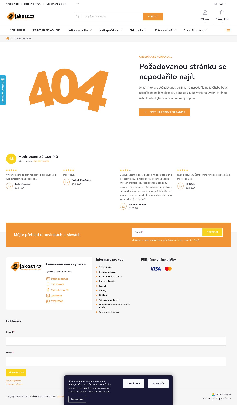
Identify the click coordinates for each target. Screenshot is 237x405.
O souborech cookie (109, 312)
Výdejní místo (12, 3)
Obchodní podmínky (109, 299)
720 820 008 (57, 284)
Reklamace (104, 295)
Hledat (153, 16)
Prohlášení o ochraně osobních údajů (114, 306)
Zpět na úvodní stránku (167, 112)
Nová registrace (13, 380)
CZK (221, 3)
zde (107, 391)
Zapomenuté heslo (14, 384)
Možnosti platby (107, 281)
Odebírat (212, 232)
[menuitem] (17, 30)
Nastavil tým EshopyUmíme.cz (217, 398)
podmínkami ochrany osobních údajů (180, 240)
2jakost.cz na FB (60, 290)
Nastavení (77, 399)
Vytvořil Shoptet (223, 394)
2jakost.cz (56, 295)
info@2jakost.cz (59, 278)
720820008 (57, 301)
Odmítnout (133, 383)
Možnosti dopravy (32, 3)
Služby (102, 290)
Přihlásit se (16, 372)
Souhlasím (158, 383)
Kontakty (103, 285)
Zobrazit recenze (41, 161)
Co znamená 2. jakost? (56, 3)
